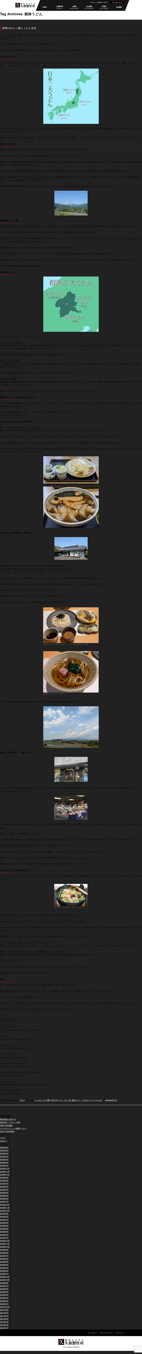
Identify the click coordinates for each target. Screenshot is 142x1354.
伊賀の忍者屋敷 (6, 1125)
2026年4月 (4, 1156)
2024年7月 (4, 1219)
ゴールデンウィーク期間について (13, 1128)
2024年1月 (4, 1237)
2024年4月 (4, 1228)
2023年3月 (4, 1268)
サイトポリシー (92, 1333)
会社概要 (119, 7)
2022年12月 (5, 1276)
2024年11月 (5, 1207)
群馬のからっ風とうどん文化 (19, 28)
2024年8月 (4, 1216)
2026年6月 (4, 1150)
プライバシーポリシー (106, 1333)
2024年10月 (5, 1210)
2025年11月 (5, 1171)
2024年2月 (4, 1234)
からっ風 (67, 1100)
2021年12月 (5, 1307)
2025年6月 (4, 1186)
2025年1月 (4, 1201)
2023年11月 (5, 1243)
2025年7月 (4, 1183)
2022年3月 (4, 1297)
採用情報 (99, 2)
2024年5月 (4, 1225)
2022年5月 (4, 1292)
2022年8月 (4, 1283)
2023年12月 (5, 1240)
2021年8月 (4, 1313)
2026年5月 (4, 1153)
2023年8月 (4, 1252)
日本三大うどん (57, 1100)
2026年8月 (4, 1147)
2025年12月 (5, 1168)
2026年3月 (4, 1159)
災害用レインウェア (104, 7)
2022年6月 (4, 1289)
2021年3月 (4, 1325)
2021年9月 (4, 1310)
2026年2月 (4, 1162)
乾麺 (48, 1100)
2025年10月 (5, 1174)
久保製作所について (59, 7)
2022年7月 (4, 1286)
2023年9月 (4, 1249)
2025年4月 (4, 1192)
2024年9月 (4, 1213)
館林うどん (76, 1100)
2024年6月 (4, 1222)
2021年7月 (4, 1316)
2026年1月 (4, 1165)
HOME (44, 7)
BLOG (105, 2)
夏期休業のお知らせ (8, 1119)
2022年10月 (5, 1279)
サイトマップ (120, 1333)
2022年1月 (4, 1304)
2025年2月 (4, 1198)
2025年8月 (4, 1180)
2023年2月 (4, 1270)
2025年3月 (4, 1195)
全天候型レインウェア (89, 7)
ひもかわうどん (88, 1100)
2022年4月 (4, 1295)
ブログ (22, 1100)
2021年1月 (4, 1328)
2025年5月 (4, 1189)
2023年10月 (5, 1246)
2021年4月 (4, 1322)
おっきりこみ (40, 1100)
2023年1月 (4, 1273)
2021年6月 (4, 1319)
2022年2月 (4, 1301)
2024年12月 (5, 1204)
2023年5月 (4, 1261)
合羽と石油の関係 (7, 1131)
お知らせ (92, 2)
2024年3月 (4, 1231)
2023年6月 (4, 1258)
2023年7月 (4, 1255)
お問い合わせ (118, 2)
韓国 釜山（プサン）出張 (10, 1122)
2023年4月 (4, 1264)
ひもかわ (98, 1100)
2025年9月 (4, 1177)
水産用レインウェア (74, 7)
